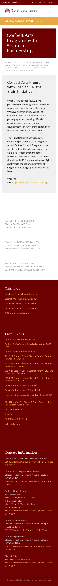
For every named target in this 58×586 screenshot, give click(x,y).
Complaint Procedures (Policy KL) (21, 385)
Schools (17, 63)
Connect (51, 2)
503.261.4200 (36, 2)
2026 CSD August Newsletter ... (23, 21)
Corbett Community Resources (20, 339)
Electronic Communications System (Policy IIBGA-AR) (29, 396)
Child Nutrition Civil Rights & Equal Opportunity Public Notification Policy (28, 403)
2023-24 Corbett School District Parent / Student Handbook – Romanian (29, 372)
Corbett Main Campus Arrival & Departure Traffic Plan (28, 345)
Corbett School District (28, 580)
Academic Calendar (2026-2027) (20, 303)
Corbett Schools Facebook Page (20, 351)
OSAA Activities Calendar (17, 313)
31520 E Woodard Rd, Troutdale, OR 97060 (26, 530)
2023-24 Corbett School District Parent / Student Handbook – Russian (29, 379)
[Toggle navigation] (49, 10)
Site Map (9, 414)
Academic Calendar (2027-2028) (20, 308)
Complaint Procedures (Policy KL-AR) (23, 390)
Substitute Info (12, 424)
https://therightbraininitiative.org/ (30, 182)
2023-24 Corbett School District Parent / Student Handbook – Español (29, 364)
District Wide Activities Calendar (21, 298)
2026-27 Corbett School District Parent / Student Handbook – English (29, 357)
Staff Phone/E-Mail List (16, 419)
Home (8, 63)
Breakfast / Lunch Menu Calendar (21, 294)
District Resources (14, 409)
